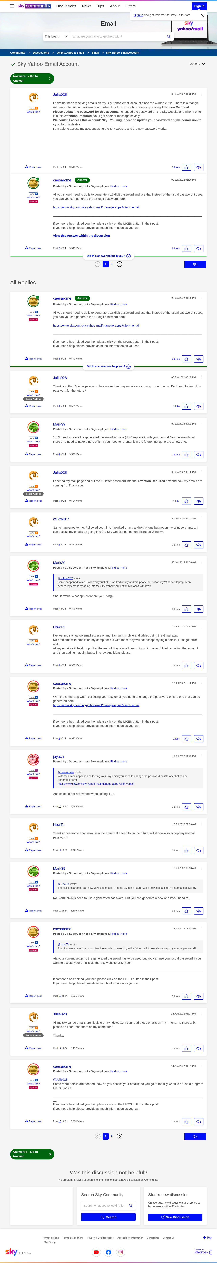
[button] (201, 93)
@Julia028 (60, 1079)
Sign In (199, 6)
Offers (131, 6)
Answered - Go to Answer (32, 78)
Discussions (66, 6)
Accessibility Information (130, 1237)
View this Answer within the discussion (81, 235)
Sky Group (50, 1242)
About (115, 6)
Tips (100, 6)
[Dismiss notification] (202, 15)
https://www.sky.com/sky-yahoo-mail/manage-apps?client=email (96, 207)
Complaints (153, 1237)
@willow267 (65, 578)
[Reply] (198, 167)
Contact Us (168, 1237)
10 (59, 806)
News (86, 6)
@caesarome (66, 772)
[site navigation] (12, 6)
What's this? (33, 111)
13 (59, 995)
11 (59, 850)
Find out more (118, 186)
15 (59, 1121)
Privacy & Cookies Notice (100, 1237)
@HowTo (63, 884)
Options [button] (195, 63)
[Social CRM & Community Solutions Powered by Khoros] (203, 1252)
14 (59, 1048)
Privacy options (51, 1237)
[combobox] (116, 36)
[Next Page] (119, 264)
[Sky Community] (34, 6)
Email (108, 23)
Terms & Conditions (73, 1237)
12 (59, 910)
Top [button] (209, 1237)
